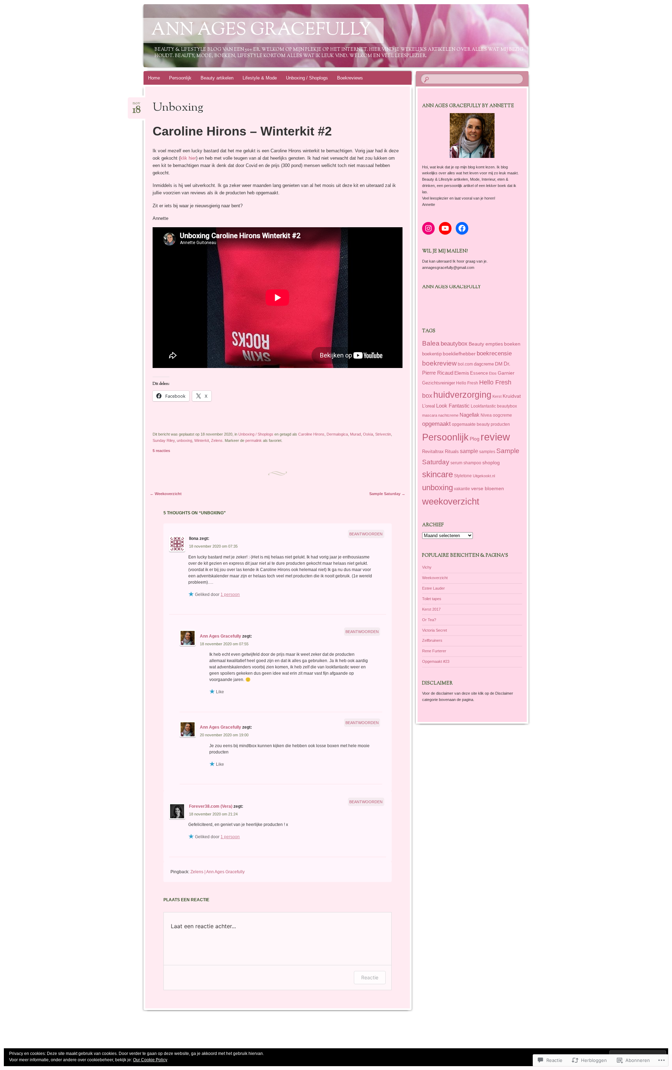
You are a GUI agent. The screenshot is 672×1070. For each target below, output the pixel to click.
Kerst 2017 (431, 609)
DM (499, 364)
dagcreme (484, 364)
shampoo (472, 462)
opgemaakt (436, 424)
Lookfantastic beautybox (494, 406)
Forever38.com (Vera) (210, 806)
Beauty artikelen (217, 78)
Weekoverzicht (166, 494)
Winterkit (201, 440)
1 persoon (230, 594)
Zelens (217, 440)
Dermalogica (337, 434)
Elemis (461, 373)
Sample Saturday (387, 494)
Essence (479, 373)
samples (487, 451)
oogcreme (502, 415)
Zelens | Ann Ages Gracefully (217, 871)
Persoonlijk (180, 78)
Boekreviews (350, 78)
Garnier (506, 373)
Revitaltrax (433, 451)
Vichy (427, 567)
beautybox (454, 343)
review (495, 437)
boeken (512, 344)
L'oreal (428, 406)
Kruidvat (512, 396)
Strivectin (383, 434)
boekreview (439, 363)
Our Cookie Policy (150, 1059)
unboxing (184, 440)
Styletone (463, 475)
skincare (437, 474)
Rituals (452, 451)
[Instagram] (428, 228)
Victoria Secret (434, 630)
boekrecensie (494, 353)
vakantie (462, 488)
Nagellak (469, 415)
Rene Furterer (434, 651)
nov (137, 105)
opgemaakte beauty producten (481, 424)
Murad (355, 434)
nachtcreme (448, 415)
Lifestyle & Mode (260, 78)
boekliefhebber (459, 353)
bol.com (465, 364)
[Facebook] (462, 228)
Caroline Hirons (311, 434)
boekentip (432, 353)
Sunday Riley (164, 440)
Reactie (369, 977)
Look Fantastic (453, 406)
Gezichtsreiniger (438, 382)
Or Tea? (429, 620)
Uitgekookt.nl (484, 476)
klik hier (188, 158)
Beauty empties (486, 344)
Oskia (368, 434)
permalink (253, 440)
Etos (493, 373)
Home (154, 78)
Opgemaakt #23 (435, 661)
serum (456, 462)
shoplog (491, 462)
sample (469, 451)
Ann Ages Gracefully (261, 30)
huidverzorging (462, 394)
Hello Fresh (467, 383)
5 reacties (161, 451)
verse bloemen (487, 488)
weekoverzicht (450, 501)
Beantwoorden (366, 534)
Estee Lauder (433, 588)
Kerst (497, 396)
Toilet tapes (431, 599)
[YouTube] (445, 228)
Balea (431, 343)
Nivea (486, 415)
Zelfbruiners (432, 640)
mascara (429, 415)
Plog (474, 439)
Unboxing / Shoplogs (307, 78)
